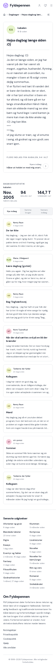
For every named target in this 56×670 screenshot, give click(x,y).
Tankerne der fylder (21, 368)
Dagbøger (14, 14)
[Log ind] (39, 5)
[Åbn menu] (51, 5)
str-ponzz (17, 440)
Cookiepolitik (9, 638)
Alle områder (9, 647)
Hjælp (6, 643)
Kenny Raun (18, 222)
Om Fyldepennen (16, 597)
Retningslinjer (9, 630)
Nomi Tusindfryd (20, 329)
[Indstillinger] (45, 5)
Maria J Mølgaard (21, 258)
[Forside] (4, 15)
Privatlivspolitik (10, 634)
